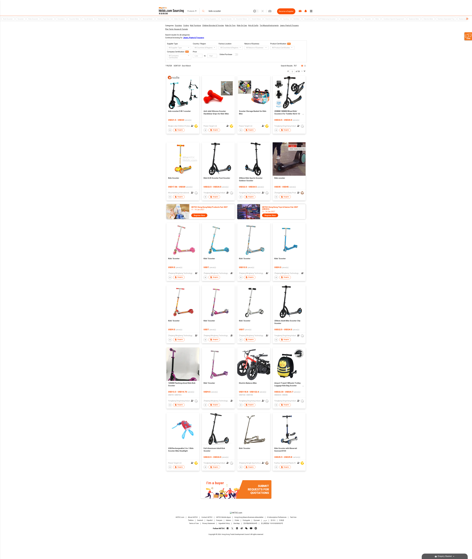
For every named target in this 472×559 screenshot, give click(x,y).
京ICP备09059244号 (250, 523)
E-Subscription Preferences (276, 517)
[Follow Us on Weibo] (242, 528)
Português (246, 520)
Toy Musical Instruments (269, 25)
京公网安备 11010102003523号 (272, 523)
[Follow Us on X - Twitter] (232, 528)
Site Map (236, 523)
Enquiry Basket (445, 556)
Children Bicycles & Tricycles (213, 25)
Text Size (293, 517)
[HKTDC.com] (236, 513)
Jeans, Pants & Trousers (289, 25)
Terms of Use (194, 523)
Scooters (178, 25)
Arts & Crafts (253, 25)
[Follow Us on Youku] (256, 528)
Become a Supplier (286, 11)
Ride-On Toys (230, 25)
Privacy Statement (208, 523)
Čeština (190, 520)
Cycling (186, 25)
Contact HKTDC (206, 517)
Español (210, 520)
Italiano (228, 520)
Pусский (257, 520)
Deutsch (200, 520)
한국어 (273, 520)
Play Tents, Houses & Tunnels (176, 29)
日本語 (281, 520)
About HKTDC (193, 517)
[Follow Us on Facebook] (228, 528)
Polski (237, 520)
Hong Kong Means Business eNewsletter (248, 517)
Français (219, 520)
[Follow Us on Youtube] (251, 528)
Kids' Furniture (195, 25)
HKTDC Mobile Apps (223, 517)
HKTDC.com (180, 517)
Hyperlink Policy (224, 523)
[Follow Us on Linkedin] (237, 528)
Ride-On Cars (242, 25)
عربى (265, 520)
